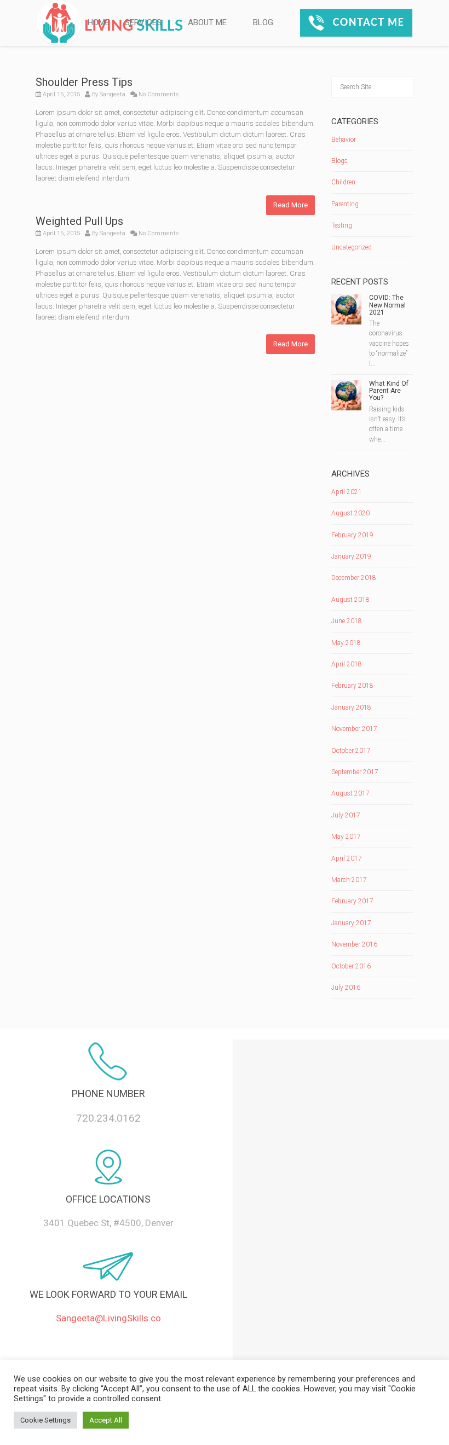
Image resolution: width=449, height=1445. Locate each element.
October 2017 (351, 751)
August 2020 (350, 513)
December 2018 (353, 578)
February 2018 (352, 685)
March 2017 (349, 880)
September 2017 (354, 772)
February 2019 (352, 535)
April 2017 (346, 858)
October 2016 (351, 966)
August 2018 (350, 599)
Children (343, 182)
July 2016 (345, 987)
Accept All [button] (105, 1420)
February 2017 (352, 901)
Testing (341, 225)
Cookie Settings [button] (45, 1420)
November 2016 (354, 944)
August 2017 (350, 793)
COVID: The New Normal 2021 (387, 305)
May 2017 (346, 836)
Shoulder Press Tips (84, 82)
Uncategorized (351, 247)
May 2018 (346, 643)
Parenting (345, 204)
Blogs (339, 161)
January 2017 (351, 923)
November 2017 (354, 729)
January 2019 (351, 556)
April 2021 (346, 492)
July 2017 (345, 815)
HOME (99, 22)
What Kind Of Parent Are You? (388, 391)
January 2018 (351, 707)
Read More (290, 205)
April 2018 (346, 664)
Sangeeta (112, 94)
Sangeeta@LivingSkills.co (108, 1318)
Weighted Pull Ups (79, 221)
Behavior (343, 139)
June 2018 (346, 621)
